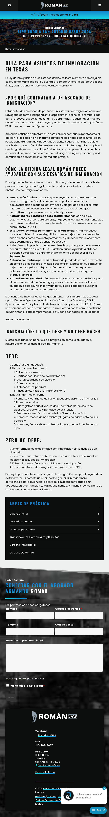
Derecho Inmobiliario (23, 545)
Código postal (64, 624)
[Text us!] (98, 811)
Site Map (51, 796)
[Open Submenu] (98, 514)
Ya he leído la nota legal (27, 686)
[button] (100, 5)
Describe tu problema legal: (25, 640)
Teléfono (12, 624)
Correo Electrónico (68, 609)
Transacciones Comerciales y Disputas (34, 537)
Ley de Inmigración (21, 521)
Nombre (11, 609)
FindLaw (39, 804)
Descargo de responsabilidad (25, 678)
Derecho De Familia (22, 552)
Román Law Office (52, 788)
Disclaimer (40, 796)
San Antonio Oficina (49, 765)
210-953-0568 (69, 14)
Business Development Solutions (52, 800)
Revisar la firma (45, 772)
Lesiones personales (22, 529)
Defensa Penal (19, 513)
